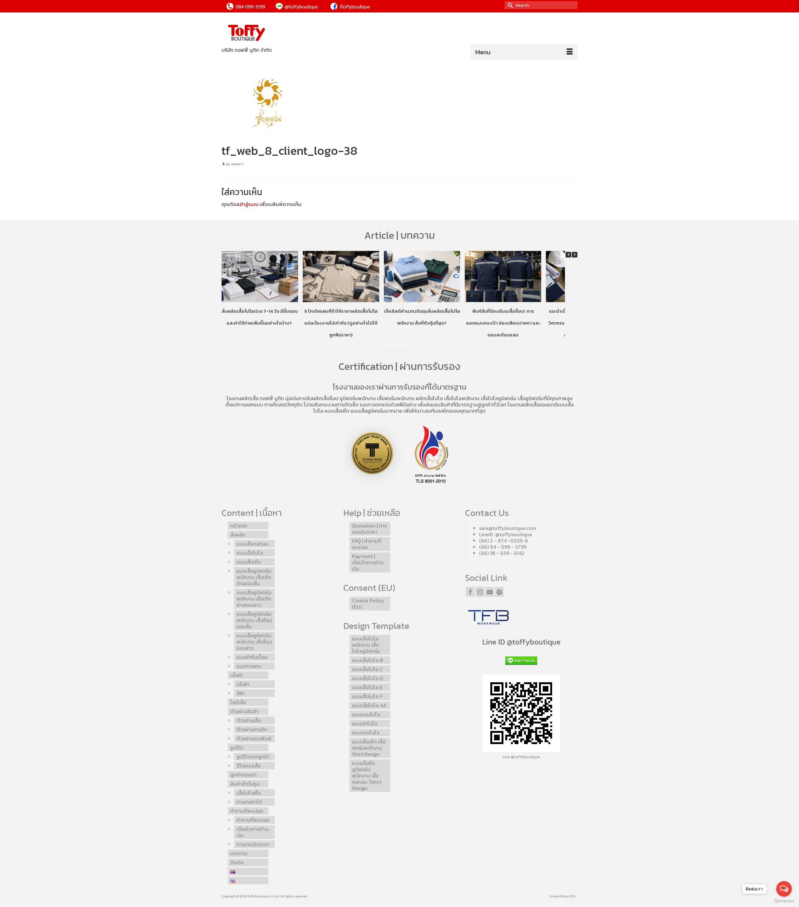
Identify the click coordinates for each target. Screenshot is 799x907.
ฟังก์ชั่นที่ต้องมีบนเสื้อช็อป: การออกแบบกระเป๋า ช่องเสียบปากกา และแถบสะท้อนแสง (503, 322)
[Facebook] (470, 592)
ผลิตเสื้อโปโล (429, 398)
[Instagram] (480, 592)
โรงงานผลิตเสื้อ (242, 398)
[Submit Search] (509, 5)
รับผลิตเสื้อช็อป (322, 398)
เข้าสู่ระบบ (248, 204)
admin (236, 163)
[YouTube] (489, 592)
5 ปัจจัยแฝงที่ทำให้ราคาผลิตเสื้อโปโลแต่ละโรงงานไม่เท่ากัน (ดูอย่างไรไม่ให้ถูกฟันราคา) (341, 322)
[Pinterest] (499, 592)
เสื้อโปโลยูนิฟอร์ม (499, 398)
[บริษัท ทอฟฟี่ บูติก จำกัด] (278, 33)
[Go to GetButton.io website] (784, 901)
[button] (574, 254)
